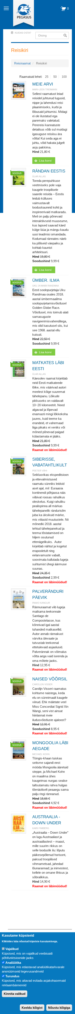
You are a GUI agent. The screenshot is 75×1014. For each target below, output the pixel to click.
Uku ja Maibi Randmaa (45, 285)
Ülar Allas (39, 176)
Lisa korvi (45, 160)
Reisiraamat (22, 63)
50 (55, 76)
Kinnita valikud (14, 993)
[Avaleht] (21, 14)
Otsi (66, 35)
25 (46, 76)
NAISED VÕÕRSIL (49, 679)
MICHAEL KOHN (41, 754)
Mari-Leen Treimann (44, 89)
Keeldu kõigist (32, 1007)
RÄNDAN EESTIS (48, 171)
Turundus (12, 976)
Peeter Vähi (39, 470)
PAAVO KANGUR (41, 603)
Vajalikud (12, 949)
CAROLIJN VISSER (42, 684)
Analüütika (13, 962)
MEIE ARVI (42, 84)
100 (64, 76)
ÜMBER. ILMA (45, 280)
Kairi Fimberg (40, 828)
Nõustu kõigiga (59, 1007)
